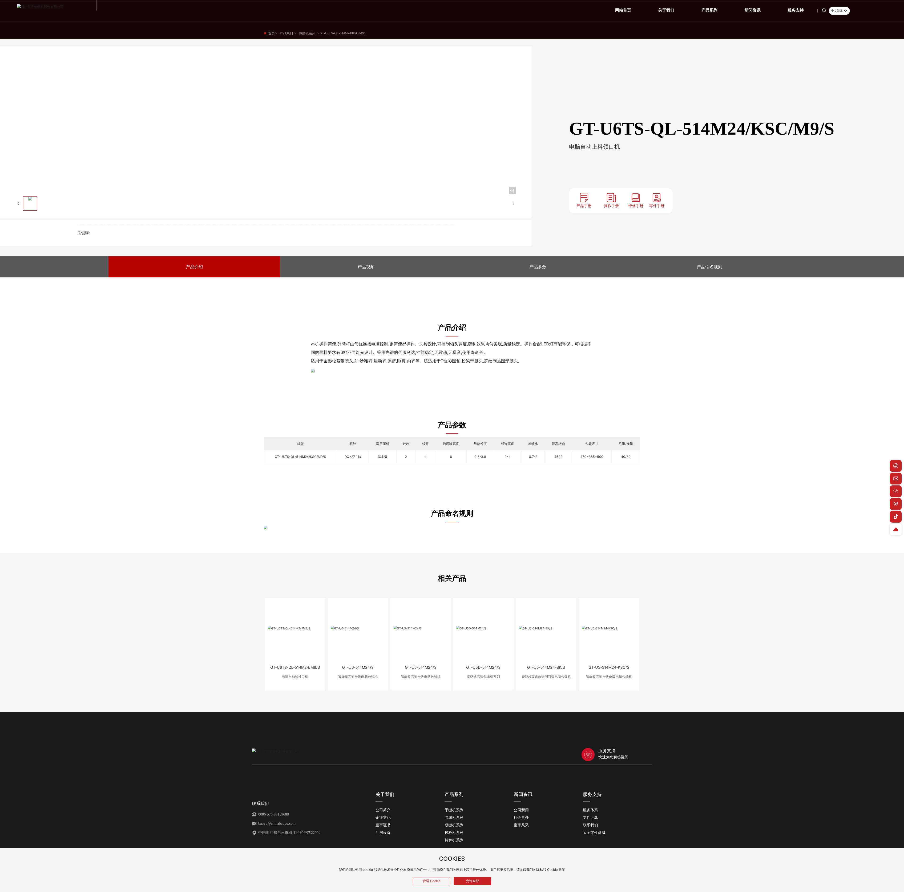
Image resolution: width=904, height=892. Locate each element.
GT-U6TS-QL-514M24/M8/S (295, 667)
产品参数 (537, 266)
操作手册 (611, 206)
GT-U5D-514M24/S (483, 667)
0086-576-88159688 (273, 814)
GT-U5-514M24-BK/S (546, 667)
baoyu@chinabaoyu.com (276, 823)
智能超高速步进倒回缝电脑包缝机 (546, 677)
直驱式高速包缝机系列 (483, 677)
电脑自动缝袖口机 (295, 677)
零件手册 (656, 206)
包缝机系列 (307, 33)
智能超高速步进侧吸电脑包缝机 (609, 677)
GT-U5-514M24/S (420, 667)
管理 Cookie (431, 881)
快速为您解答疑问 (613, 757)
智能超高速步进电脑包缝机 (358, 677)
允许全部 (472, 881)
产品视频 (366, 266)
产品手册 (584, 206)
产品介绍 (194, 266)
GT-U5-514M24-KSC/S (609, 667)
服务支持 (606, 750)
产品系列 (286, 33)
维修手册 (635, 206)
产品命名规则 (709, 266)
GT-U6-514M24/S (358, 667)
